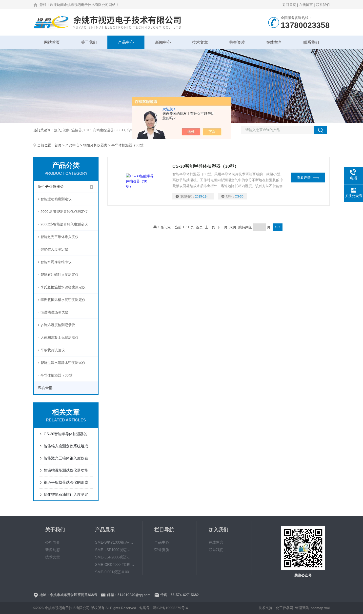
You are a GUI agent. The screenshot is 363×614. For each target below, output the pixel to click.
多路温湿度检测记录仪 (57, 325)
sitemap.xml (320, 608)
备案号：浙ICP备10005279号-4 (163, 608)
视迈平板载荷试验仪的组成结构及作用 (68, 482)
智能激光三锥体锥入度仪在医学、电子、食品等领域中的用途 (68, 458)
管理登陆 (302, 608)
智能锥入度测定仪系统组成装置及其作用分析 (68, 446)
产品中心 (126, 42)
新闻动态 (52, 550)
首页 (58, 145)
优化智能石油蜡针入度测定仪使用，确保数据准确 (68, 494)
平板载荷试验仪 (52, 350)
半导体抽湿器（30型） (58, 375)
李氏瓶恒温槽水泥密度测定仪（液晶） (69, 287)
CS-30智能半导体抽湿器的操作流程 (68, 434)
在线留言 (306, 5)
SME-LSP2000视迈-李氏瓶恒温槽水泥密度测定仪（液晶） (115, 557)
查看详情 (304, 177)
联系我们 (323, 5)
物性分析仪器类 (95, 145)
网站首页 (52, 42)
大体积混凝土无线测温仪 (59, 337)
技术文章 (200, 42)
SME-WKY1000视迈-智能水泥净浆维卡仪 (115, 542)
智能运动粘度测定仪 (56, 199)
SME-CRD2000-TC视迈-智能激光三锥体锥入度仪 (115, 564)
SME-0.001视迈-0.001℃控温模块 (115, 572)
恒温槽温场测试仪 (54, 312)
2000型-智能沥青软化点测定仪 (64, 212)
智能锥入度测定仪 (54, 249)
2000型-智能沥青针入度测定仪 (64, 224)
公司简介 (52, 542)
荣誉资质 (237, 42)
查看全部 (45, 388)
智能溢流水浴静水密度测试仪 (62, 363)
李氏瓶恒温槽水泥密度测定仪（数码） (69, 300)
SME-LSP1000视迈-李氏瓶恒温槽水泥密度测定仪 (115, 550)
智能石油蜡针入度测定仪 (59, 275)
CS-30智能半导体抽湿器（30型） (205, 166)
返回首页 (289, 5)
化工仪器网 (284, 608)
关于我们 (89, 42)
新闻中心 (163, 42)
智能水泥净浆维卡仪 (56, 262)
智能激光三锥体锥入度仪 (59, 237)
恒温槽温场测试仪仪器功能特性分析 (68, 470)
